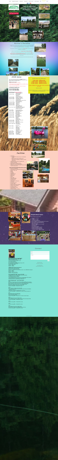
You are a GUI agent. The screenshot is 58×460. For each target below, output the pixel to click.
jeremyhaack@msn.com (39, 266)
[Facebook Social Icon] (27, 3)
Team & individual (29, 6)
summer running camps (29, 8)
